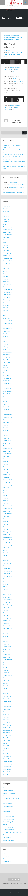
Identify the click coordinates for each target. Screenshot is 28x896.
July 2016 (5, 519)
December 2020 (7, 383)
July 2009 (5, 712)
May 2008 (6, 748)
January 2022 (6, 349)
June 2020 (6, 399)
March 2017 (6, 500)
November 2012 (7, 623)
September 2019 (7, 422)
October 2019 (6, 420)
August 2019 (6, 425)
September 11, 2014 (8, 50)
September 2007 (7, 769)
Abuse (5, 788)
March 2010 (6, 693)
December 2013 (7, 599)
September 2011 (7, 659)
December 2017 (7, 477)
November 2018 (7, 448)
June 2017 (5, 493)
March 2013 (6, 615)
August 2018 (6, 456)
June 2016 (5, 521)
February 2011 (6, 672)
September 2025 (7, 234)
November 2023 (7, 292)
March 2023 (6, 313)
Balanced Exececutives (9, 793)
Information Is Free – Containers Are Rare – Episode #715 (14, 163)
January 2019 (6, 443)
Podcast (17, 39)
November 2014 (7, 571)
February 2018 (7, 472)
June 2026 (6, 211)
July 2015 (5, 550)
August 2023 (6, 300)
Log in (4, 853)
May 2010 (5, 688)
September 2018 (7, 453)
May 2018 (5, 464)
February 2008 (7, 756)
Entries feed (6, 856)
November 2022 (7, 323)
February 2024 (7, 284)
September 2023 (7, 297)
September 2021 (7, 360)
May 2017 (5, 495)
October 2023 (7, 294)
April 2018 (5, 466)
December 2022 (7, 320)
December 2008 (7, 730)
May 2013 (5, 610)
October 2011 (6, 657)
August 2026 (6, 206)
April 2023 (5, 310)
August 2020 (6, 393)
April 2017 (5, 498)
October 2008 (7, 735)
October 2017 (6, 482)
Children (16, 35)
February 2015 (7, 563)
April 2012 (5, 641)
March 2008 (6, 753)
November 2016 (7, 508)
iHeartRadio (7, 72)
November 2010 (7, 675)
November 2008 (7, 732)
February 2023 (7, 315)
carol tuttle (11, 52)
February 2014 (7, 594)
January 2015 (6, 566)
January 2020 (6, 412)
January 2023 (6, 318)
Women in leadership (8, 840)
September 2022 (7, 328)
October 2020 (7, 388)
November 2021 (7, 354)
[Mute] (19, 61)
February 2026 (7, 221)
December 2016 (7, 506)
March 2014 (6, 592)
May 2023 (5, 307)
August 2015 (6, 547)
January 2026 (6, 224)
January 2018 (6, 474)
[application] (14, 63)
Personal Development (9, 819)
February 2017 (7, 503)
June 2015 (5, 553)
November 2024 (7, 261)
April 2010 (5, 691)
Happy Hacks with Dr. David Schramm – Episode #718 (13, 146)
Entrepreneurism (7, 801)
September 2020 (7, 391)
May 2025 (5, 245)
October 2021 (6, 357)
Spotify (6, 69)
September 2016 (7, 513)
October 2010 (6, 678)
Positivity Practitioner (8, 829)
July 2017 (5, 490)
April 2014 (5, 589)
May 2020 (5, 401)
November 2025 (7, 229)
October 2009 (7, 706)
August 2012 (6, 631)
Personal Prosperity (9, 39)
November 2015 (7, 539)
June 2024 (6, 274)
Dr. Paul (15, 79)
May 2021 (5, 370)
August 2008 (6, 740)
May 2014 (5, 586)
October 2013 (6, 602)
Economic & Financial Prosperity (11, 798)
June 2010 (5, 685)
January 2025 (6, 255)
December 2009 (7, 701)
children (6, 54)
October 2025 (7, 232)
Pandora (17, 69)
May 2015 (5, 555)
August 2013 (6, 607)
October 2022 (7, 326)
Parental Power (17, 37)
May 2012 (5, 639)
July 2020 (5, 396)
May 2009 (6, 717)
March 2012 (6, 644)
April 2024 (6, 279)
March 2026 (6, 219)
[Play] (4, 61)
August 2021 (6, 362)
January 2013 (6, 620)
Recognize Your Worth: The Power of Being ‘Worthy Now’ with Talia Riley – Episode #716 (13, 157)
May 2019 (5, 433)
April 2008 (6, 751)
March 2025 (6, 250)
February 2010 (7, 696)
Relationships (6, 835)
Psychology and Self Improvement (13, 41)
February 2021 (7, 378)
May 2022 (5, 339)
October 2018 (6, 451)
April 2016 (5, 526)
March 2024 (6, 281)
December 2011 (7, 652)
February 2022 (7, 347)
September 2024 (7, 266)
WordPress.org (7, 861)
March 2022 (6, 344)
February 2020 (7, 409)
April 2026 (6, 216)
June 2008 (6, 745)
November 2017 (7, 480)
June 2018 (5, 461)
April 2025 (5, 247)
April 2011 (5, 670)
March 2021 (6, 375)
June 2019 (5, 430)
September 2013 (7, 605)
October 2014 (6, 573)
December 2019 (7, 414)
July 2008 (5, 743)
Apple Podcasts (15, 67)
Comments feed (7, 859)
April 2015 (5, 558)
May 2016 (5, 524)
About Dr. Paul (13, 182)
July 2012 (5, 633)
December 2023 (7, 289)
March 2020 (6, 407)
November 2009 (7, 704)
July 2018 (5, 459)
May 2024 (5, 276)
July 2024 (5, 271)
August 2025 (6, 237)
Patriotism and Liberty (9, 816)
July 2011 (5, 662)
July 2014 (5, 581)
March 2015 (6, 560)
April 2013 (5, 612)
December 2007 (7, 761)
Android (11, 69)
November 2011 (7, 654)
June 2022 (6, 336)
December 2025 (7, 227)
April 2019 (5, 435)
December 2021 (7, 352)
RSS (13, 72)
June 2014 (5, 584)
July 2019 (5, 427)
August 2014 (6, 579)
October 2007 (7, 766)
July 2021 (5, 365)
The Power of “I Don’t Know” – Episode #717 (13, 151)
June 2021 (5, 367)
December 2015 (7, 537)
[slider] (23, 60)
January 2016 (6, 534)
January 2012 (6, 649)
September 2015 (7, 545)
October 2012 (6, 626)
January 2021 (6, 380)
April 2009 (6, 719)
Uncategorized (7, 837)
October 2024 (7, 263)
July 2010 (5, 683)
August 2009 (6, 709)
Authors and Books (9, 35)
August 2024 (6, 268)
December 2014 (7, 568)
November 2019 (7, 417)
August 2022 (6, 331)
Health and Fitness (8, 806)
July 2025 (5, 240)
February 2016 (7, 532)
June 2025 (6, 242)
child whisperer (18, 52)
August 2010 (6, 680)
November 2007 (7, 764)
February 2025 (7, 253)
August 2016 (6, 516)
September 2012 (7, 628)
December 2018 (7, 446)
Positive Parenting (8, 827)
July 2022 (5, 334)
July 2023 (5, 302)
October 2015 (6, 542)
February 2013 (7, 618)
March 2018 (6, 469)
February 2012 (7, 646)
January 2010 (6, 699)
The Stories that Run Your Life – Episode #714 (13, 167)
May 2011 (5, 667)
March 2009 (6, 722)
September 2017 (7, 485)
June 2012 (5, 636)
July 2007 (5, 774)
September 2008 (7, 738)
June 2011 (5, 665)
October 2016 (6, 511)
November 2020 (7, 386)
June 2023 (6, 305)
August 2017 (6, 487)
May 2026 (5, 214)
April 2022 (5, 341)
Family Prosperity (8, 37)
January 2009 (6, 727)
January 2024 (6, 287)
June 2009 (6, 714)
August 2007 (6, 772)
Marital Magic (6, 811)
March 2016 (6, 529)
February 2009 (7, 725)
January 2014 (6, 597)
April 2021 (5, 373)
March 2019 (6, 438)
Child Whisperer (18, 81)
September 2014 (7, 576)
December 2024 (7, 258)
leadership (6, 809)
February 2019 (7, 440)
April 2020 (6, 404)
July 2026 (5, 208)
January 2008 (6, 758)
